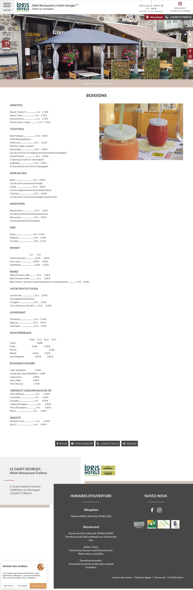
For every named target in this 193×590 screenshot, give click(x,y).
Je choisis (22, 586)
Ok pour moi (38, 586)
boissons (107, 83)
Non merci (8, 586)
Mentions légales (143, 577)
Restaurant (96, 83)
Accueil (86, 83)
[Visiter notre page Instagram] (159, 510)
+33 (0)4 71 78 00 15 (21, 493)
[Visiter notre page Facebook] (152, 510)
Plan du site (159, 577)
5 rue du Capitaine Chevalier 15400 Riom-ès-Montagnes (25, 488)
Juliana (179, 577)
